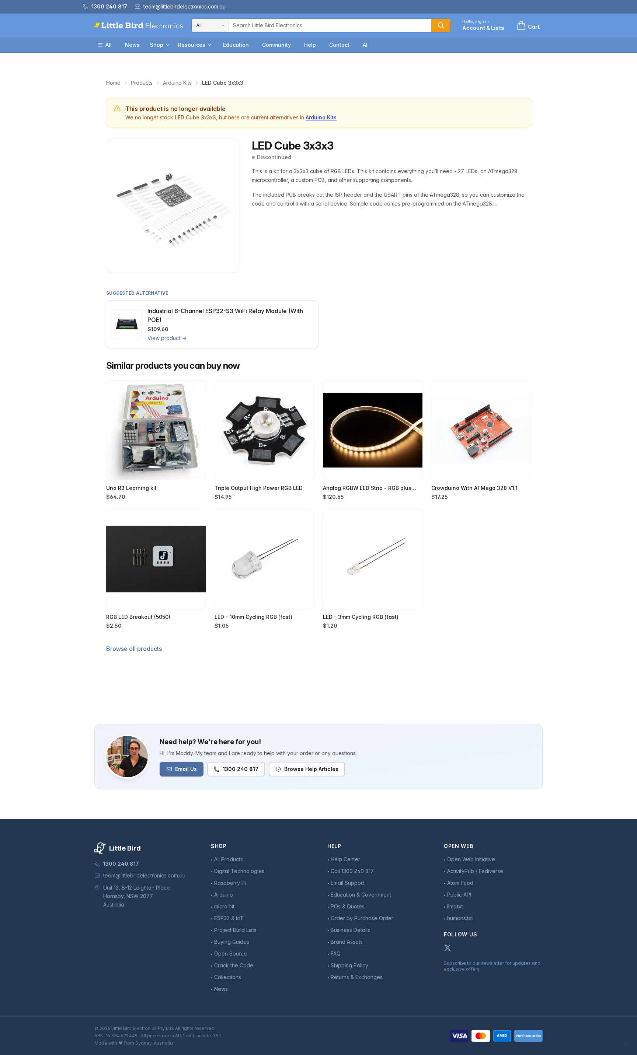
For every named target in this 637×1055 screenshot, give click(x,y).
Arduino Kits (177, 83)
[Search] (440, 25)
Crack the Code (233, 965)
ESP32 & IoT (229, 918)
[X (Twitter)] (447, 947)
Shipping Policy (349, 965)
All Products (228, 859)
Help (310, 45)
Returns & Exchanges (357, 977)
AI (365, 45)
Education (236, 45)
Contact (339, 45)
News (132, 45)
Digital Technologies (239, 871)
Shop (156, 45)
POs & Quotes (348, 906)
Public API (459, 894)
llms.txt (455, 906)
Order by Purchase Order (362, 918)
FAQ (336, 953)
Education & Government (361, 894)
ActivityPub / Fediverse (475, 871)
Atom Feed (460, 883)
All (108, 45)
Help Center (345, 859)
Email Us (186, 769)
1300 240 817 (240, 769)
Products (142, 83)
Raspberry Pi (230, 883)
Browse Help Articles (311, 769)
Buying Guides (231, 942)
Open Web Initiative (471, 859)
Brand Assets (347, 942)
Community (276, 45)
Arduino (223, 894)
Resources (191, 45)
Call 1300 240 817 (352, 871)
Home (113, 83)
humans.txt (460, 918)
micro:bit (224, 906)
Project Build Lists (235, 930)
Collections (227, 977)
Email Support (347, 883)
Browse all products (134, 648)
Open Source (230, 953)
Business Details (350, 930)
